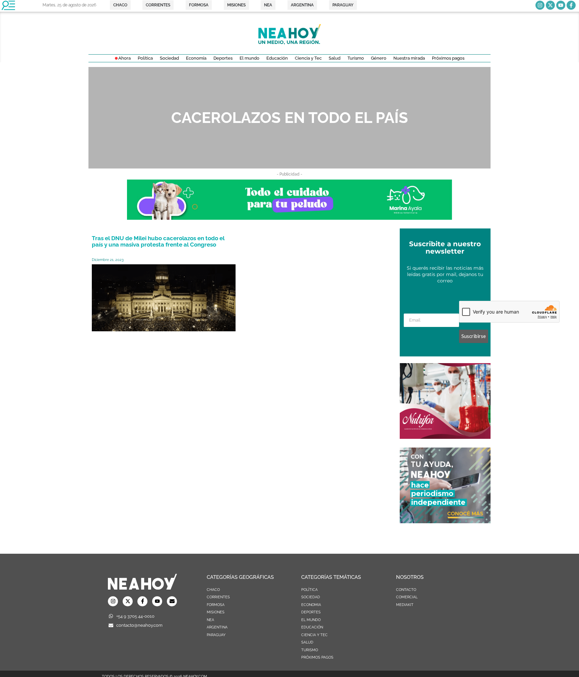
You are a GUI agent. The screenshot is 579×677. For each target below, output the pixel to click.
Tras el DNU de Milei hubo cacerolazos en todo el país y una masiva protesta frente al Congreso (158, 241)
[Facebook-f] (571, 5)
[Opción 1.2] (445, 521)
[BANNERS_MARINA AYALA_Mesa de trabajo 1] (289, 217)
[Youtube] (560, 5)
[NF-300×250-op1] (445, 436)
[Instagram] (539, 5)
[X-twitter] (550, 5)
